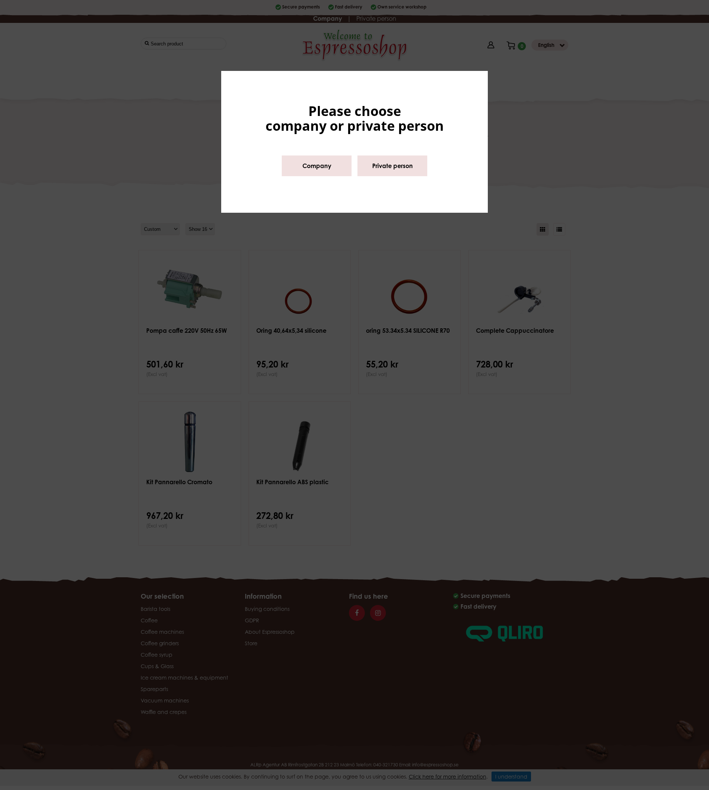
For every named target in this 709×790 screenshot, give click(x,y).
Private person (392, 166)
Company (316, 166)
